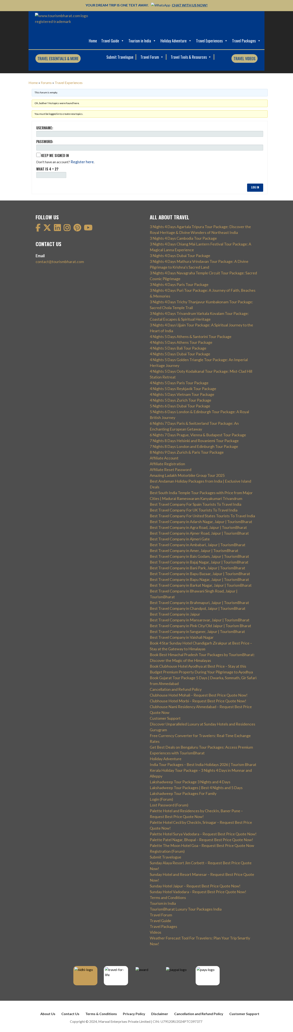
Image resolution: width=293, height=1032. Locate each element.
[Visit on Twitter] (47, 229)
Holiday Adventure (173, 40)
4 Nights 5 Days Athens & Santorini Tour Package (190, 336)
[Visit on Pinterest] (77, 229)
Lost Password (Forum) (169, 805)
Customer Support (165, 718)
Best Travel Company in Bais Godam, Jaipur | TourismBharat (199, 556)
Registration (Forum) (167, 851)
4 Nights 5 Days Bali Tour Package (178, 348)
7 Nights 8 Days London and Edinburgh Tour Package (194, 446)
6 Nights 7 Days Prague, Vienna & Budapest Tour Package (198, 434)
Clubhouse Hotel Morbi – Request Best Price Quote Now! (198, 700)
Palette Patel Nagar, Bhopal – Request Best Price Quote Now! (201, 839)
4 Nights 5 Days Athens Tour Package (181, 342)
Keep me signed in (55, 155)
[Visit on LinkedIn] (57, 229)
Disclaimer (159, 1014)
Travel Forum (150, 57)
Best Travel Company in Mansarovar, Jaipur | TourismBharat (199, 620)
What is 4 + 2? (47, 169)
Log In (255, 187)
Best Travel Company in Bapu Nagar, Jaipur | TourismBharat (199, 579)
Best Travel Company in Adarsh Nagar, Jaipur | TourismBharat (201, 521)
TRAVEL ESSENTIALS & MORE (58, 58)
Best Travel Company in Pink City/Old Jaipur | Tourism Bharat (200, 625)
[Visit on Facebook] (38, 229)
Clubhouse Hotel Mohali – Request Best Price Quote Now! (199, 695)
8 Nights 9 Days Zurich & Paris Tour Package (187, 452)
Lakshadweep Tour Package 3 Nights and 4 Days (190, 781)
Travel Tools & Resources (189, 57)
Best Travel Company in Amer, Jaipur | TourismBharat (194, 550)
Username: (44, 127)
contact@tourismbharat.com (60, 261)
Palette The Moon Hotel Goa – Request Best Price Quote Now (202, 845)
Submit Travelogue (119, 57)
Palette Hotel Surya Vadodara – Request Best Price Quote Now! (203, 834)
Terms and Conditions (168, 897)
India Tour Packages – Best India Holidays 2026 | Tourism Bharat (203, 764)
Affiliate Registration (167, 463)
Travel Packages (244, 40)
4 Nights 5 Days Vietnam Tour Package (182, 394)
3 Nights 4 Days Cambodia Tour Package (183, 238)
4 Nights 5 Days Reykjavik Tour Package (183, 388)
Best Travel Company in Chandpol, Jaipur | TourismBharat (197, 608)
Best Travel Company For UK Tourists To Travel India (193, 510)
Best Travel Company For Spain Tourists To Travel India (195, 504)
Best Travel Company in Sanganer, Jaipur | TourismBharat (197, 631)
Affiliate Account (164, 458)
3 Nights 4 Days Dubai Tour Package (180, 255)
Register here (82, 161)
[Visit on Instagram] (67, 229)
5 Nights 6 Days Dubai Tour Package (180, 406)
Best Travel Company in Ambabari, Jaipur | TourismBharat (197, 544)
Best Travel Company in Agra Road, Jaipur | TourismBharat (198, 527)
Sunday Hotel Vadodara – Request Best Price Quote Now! (198, 891)
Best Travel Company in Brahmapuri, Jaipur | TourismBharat (199, 602)
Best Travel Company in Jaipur (175, 614)
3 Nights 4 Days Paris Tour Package (179, 284)
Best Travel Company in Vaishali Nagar (182, 637)
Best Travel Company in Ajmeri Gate (180, 539)
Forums (46, 83)
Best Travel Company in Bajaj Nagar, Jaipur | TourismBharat (199, 562)
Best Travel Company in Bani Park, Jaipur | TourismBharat (197, 567)
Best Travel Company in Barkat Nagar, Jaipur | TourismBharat (201, 585)
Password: (44, 141)
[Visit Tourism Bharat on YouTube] (88, 229)
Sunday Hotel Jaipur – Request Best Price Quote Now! (195, 886)
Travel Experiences (209, 40)
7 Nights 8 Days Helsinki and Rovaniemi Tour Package (194, 440)
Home (93, 40)
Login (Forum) (161, 799)
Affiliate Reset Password (170, 469)
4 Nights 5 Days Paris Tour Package (179, 382)
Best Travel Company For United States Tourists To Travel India (202, 515)
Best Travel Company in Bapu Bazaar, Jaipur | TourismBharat (200, 573)
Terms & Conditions (101, 1014)
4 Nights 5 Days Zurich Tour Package (180, 400)
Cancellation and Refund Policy (176, 689)
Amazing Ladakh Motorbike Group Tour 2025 (187, 475)
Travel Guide (110, 40)
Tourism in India (139, 40)
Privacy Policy (134, 1014)
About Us (47, 1014)
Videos (155, 932)
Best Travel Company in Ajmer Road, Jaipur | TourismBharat (199, 533)
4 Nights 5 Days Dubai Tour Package (180, 353)
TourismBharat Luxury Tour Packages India (186, 909)
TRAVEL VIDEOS (244, 58)
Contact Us (70, 1014)
